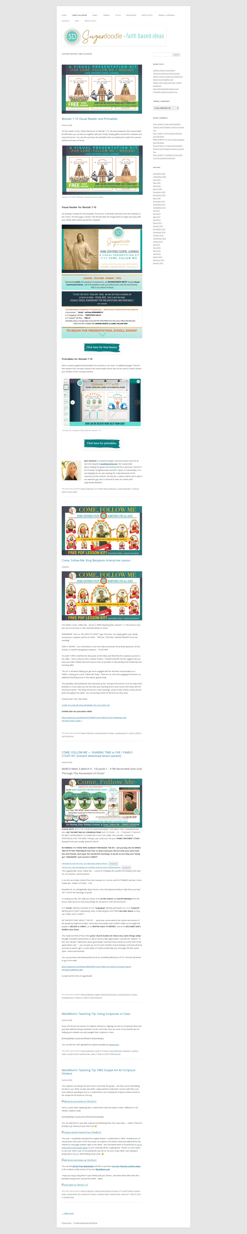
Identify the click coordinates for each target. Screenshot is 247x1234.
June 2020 (157, 180)
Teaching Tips (85, 1054)
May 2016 (156, 251)
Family (95, 15)
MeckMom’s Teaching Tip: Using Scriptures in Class (96, 1014)
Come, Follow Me (79, 15)
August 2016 (157, 241)
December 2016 (159, 229)
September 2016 (159, 238)
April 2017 (157, 220)
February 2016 (158, 260)
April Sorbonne (67, 736)
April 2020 (157, 186)
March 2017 (157, 223)
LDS (79, 1194)
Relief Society (147, 15)
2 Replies (65, 567)
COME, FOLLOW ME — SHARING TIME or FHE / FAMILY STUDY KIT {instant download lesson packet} (97, 754)
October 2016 (158, 235)
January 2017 (158, 226)
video (93, 1054)
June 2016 (157, 248)
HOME (64, 15)
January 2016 (158, 263)
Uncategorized (121, 733)
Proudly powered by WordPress (85, 1223)
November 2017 (159, 204)
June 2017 (157, 214)
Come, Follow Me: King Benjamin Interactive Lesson (96, 560)
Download (113, 863)
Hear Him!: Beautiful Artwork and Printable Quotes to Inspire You (168, 127)
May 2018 (156, 198)
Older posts (68, 1213)
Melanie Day (116, 1054)
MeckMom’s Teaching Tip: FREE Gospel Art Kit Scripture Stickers (98, 1071)
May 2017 (156, 217)
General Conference (166, 15)
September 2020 (159, 177)
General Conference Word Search (166, 73)
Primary (106, 15)
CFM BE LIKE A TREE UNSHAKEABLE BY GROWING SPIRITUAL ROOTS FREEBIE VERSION (91, 867)
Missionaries (131, 15)
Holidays (65, 21)
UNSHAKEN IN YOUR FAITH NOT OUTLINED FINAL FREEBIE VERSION (84, 863)
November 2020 (159, 173)
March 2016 (157, 257)
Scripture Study (103, 1194)
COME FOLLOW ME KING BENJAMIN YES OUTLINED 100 (86, 705)
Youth (118, 15)
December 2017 (159, 201)
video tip (124, 1194)
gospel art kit (72, 1194)
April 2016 (157, 254)
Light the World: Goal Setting (164, 70)
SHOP (77, 21)
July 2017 (156, 211)
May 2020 (156, 183)
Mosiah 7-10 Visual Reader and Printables (90, 119)
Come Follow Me (124, 489)
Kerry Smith (72, 492)
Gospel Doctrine (101, 733)
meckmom (126, 1051)
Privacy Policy (90, 21)
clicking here (114, 1044)
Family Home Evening (109, 994)
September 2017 (159, 207)
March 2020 (157, 189)
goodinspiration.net (109, 464)
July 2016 (156, 245)
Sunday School (73, 1054)
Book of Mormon (87, 489)
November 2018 (159, 195)
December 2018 (159, 192)
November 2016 (159, 232)
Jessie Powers (158, 146)
